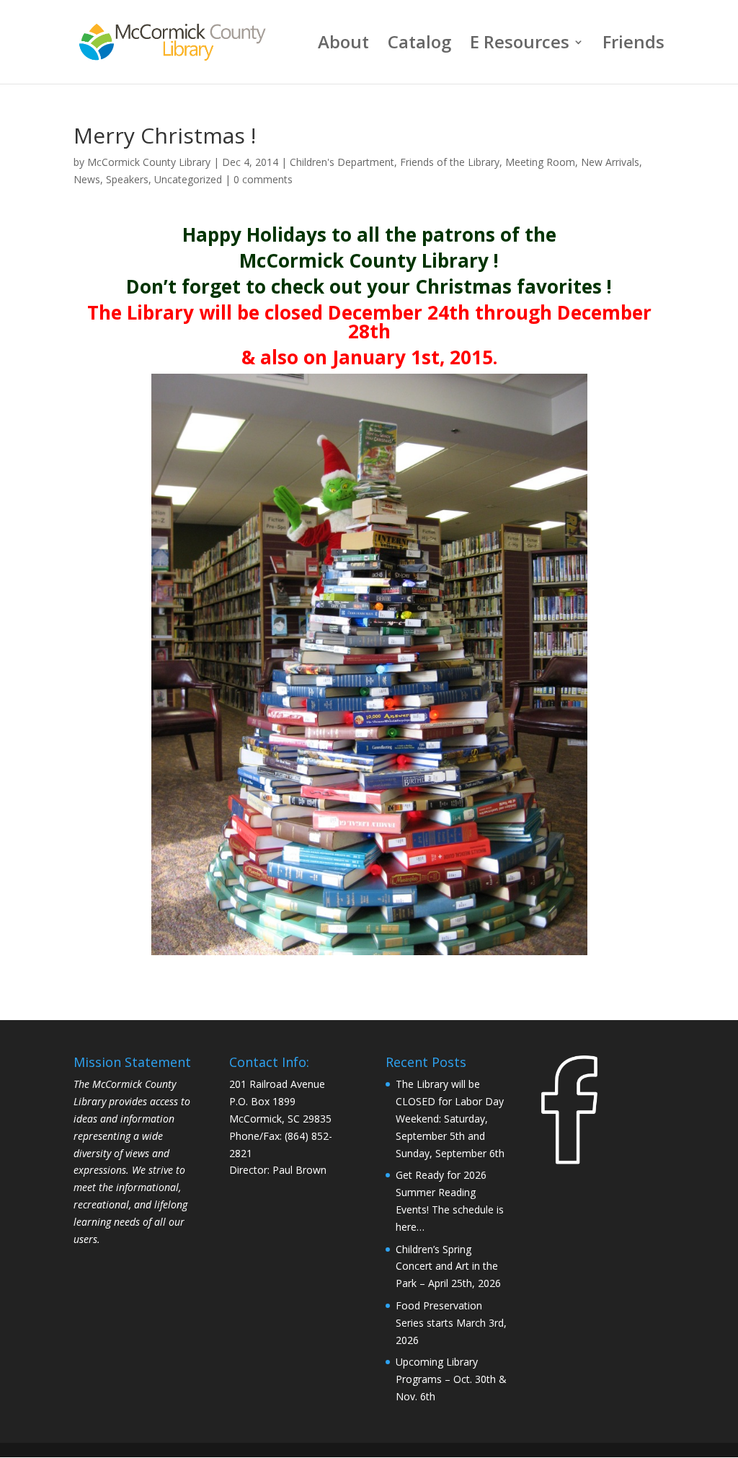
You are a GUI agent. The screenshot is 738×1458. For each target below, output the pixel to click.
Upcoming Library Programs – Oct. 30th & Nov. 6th (451, 1379)
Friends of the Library (449, 162)
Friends (633, 45)
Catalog (419, 45)
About (343, 45)
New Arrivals (610, 162)
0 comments (263, 179)
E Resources (519, 45)
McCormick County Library (148, 162)
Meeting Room (540, 162)
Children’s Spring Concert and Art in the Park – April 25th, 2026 (448, 1266)
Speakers (127, 179)
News (87, 179)
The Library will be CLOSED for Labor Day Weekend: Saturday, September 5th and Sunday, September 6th (450, 1118)
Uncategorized (188, 179)
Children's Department (342, 162)
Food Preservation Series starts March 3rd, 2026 (451, 1323)
